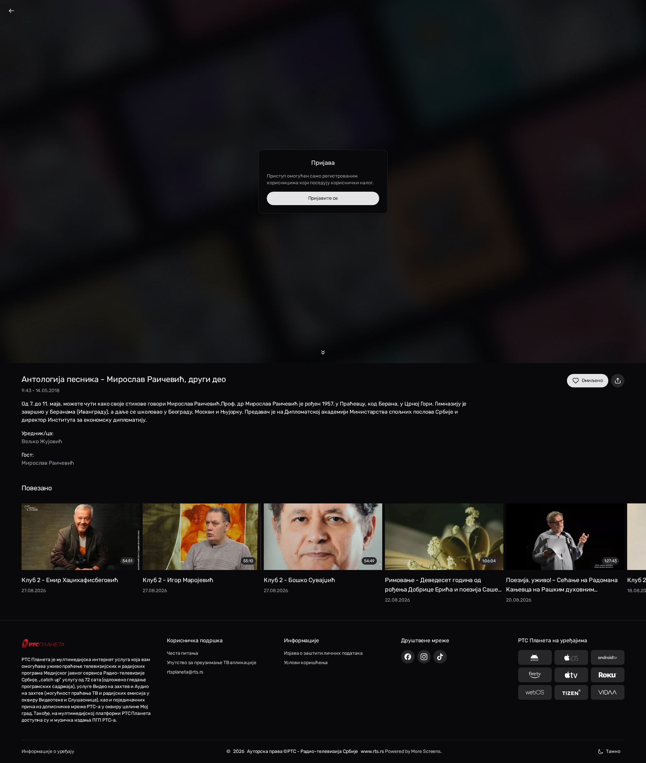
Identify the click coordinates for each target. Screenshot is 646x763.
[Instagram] (424, 656)
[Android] (535, 657)
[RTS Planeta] (43, 644)
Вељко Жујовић (42, 441)
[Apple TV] (571, 674)
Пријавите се (323, 198)
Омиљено (592, 380)
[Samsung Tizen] (571, 692)
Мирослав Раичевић (48, 463)
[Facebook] (408, 656)
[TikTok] (440, 656)
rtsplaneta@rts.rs (185, 672)
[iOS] (571, 657)
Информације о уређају (48, 751)
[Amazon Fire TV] (535, 674)
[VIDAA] (607, 692)
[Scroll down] (323, 352)
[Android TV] (607, 657)
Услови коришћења (305, 662)
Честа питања (182, 653)
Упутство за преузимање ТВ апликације (211, 662)
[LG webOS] (535, 692)
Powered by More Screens (412, 751)
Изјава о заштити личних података (323, 653)
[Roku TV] (607, 674)
